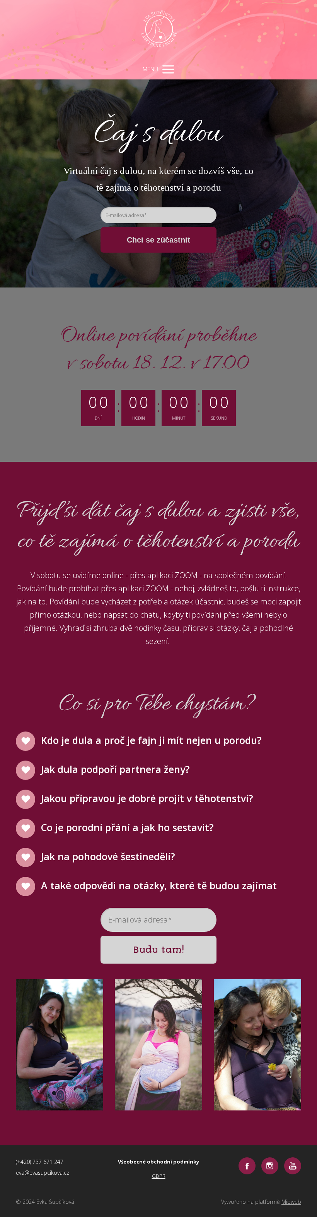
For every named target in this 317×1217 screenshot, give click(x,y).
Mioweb (291, 1201)
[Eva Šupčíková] (158, 30)
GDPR (158, 1175)
